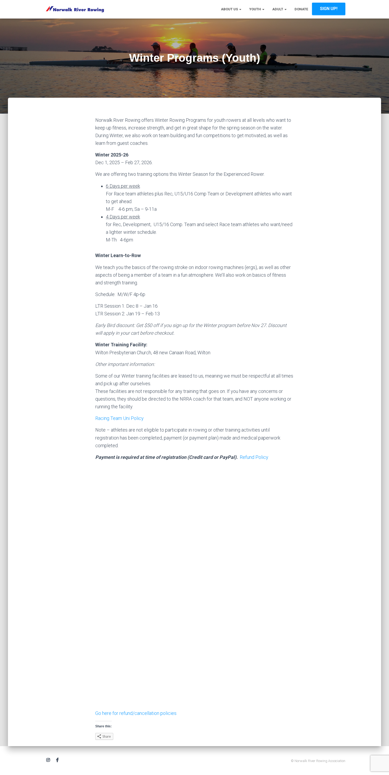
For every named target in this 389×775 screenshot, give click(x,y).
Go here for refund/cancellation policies (136, 713)
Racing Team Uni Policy (119, 418)
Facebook (57, 760)
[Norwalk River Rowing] (75, 9)
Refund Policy (254, 457)
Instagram (48, 760)
